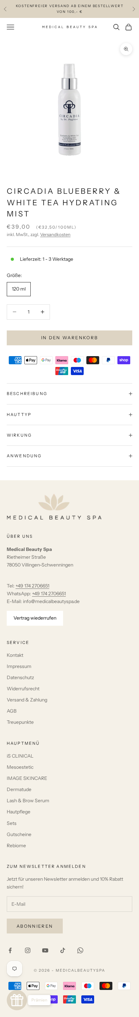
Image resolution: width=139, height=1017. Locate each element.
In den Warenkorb (69, 337)
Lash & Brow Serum (28, 801)
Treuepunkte (20, 722)
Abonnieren (35, 926)
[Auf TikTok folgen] (62, 950)
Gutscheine (19, 834)
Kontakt (15, 655)
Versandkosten (55, 234)
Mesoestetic (20, 767)
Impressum (19, 666)
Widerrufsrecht (23, 689)
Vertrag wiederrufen (34, 618)
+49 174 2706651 (32, 586)
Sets (12, 823)
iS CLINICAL (20, 756)
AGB (12, 711)
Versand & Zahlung (27, 700)
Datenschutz (20, 677)
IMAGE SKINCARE (27, 778)
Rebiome (16, 845)
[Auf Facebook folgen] (10, 950)
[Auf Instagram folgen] (27, 950)
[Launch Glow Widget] (17, 1000)
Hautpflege (18, 812)
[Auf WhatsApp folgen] (80, 950)
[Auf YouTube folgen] (45, 950)
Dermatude (19, 789)
